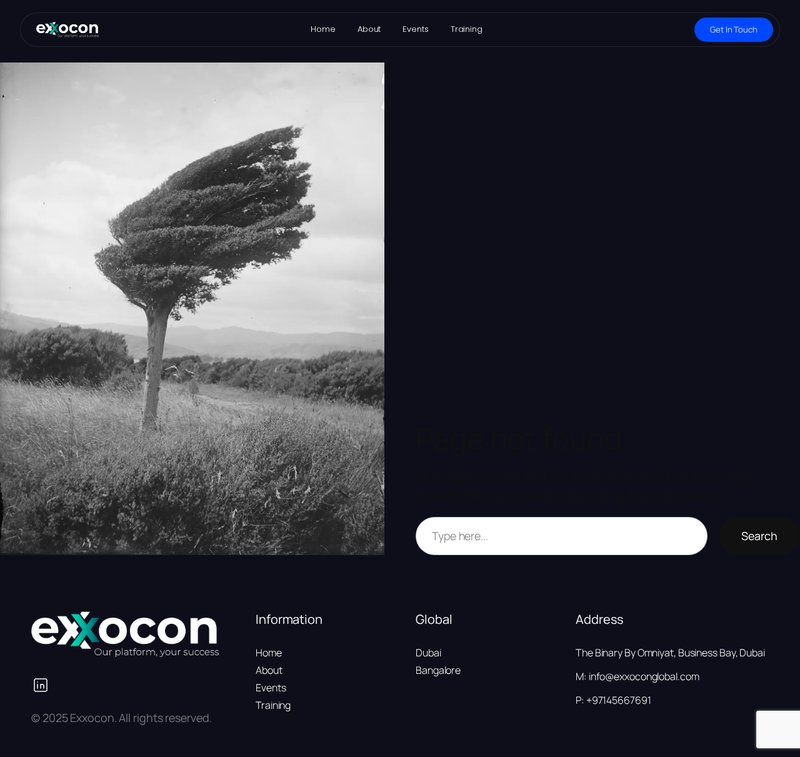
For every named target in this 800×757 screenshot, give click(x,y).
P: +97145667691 (613, 700)
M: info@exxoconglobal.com (637, 676)
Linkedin (127, 685)
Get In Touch (734, 29)
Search (759, 535)
